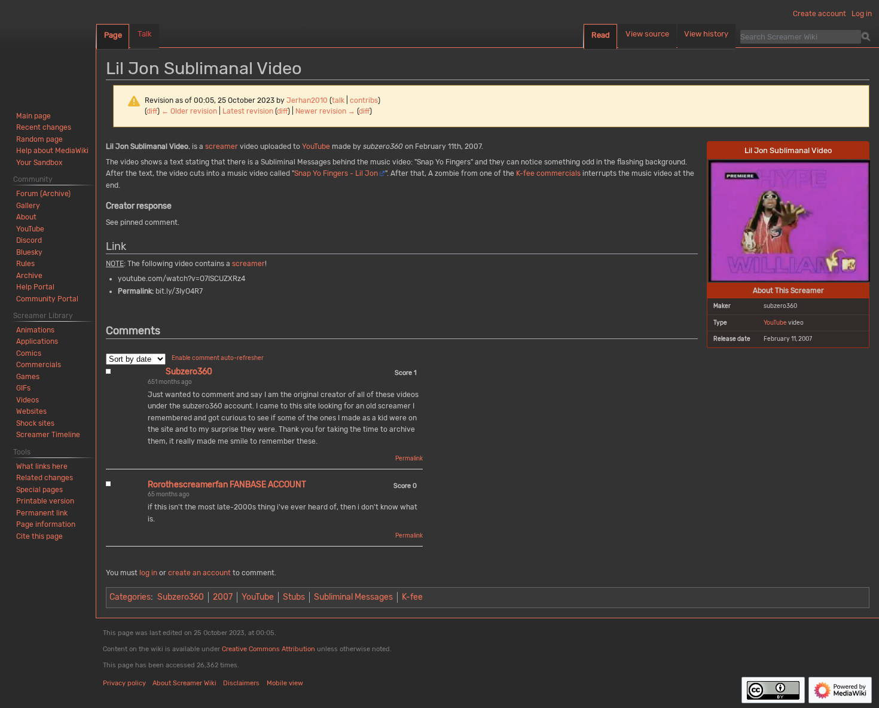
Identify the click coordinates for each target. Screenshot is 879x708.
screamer (221, 146)
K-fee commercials (548, 173)
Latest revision (247, 111)
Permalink (409, 458)
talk (338, 100)
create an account (199, 573)
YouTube (775, 322)
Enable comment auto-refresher (218, 358)
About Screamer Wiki (184, 683)
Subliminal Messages (353, 597)
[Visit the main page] (48, 48)
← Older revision (189, 111)
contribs (364, 100)
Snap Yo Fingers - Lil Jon (336, 173)
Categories (130, 597)
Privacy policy (124, 683)
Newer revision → (325, 111)
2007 (223, 597)
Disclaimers (241, 683)
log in (148, 573)
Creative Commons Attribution (268, 649)
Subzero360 (189, 372)
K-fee (412, 597)
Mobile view (285, 683)
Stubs (294, 597)
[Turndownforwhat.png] (789, 220)
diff (151, 111)
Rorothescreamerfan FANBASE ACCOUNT (227, 485)
